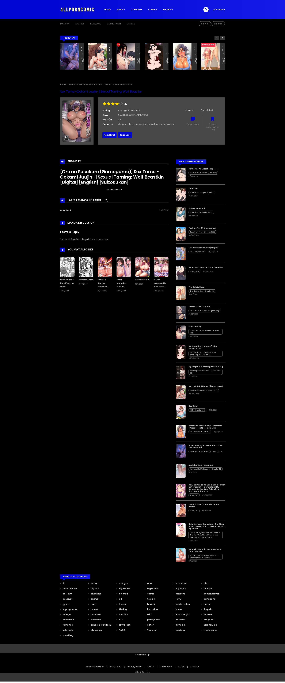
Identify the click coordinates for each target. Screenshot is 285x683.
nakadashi (142, 124)
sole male (169, 124)
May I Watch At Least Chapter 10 (83, 59)
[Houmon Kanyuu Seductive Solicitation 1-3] (105, 266)
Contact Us (166, 666)
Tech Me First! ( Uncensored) (202, 228)
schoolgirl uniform (100, 624)
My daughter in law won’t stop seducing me (137, 48)
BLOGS (181, 666)
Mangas (65, 23)
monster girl (182, 614)
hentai (151, 604)
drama (94, 598)
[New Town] (181, 411)
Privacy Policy (134, 666)
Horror (207, 604)
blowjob (208, 588)
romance (67, 624)
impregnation (70, 609)
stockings (96, 630)
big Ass (94, 588)
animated (181, 583)
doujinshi (72, 84)
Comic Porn (114, 23)
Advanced (219, 9)
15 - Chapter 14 (168, 63)
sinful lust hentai (197, 208)
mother (207, 614)
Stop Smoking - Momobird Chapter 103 (112, 59)
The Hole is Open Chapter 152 (196, 59)
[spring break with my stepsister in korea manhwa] (181, 554)
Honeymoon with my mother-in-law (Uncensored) (205, 446)
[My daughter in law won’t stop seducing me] (181, 351)
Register (75, 239)
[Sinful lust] (181, 194)
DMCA (151, 666)
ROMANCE (95, 23)
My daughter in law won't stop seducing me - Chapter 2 (140, 59)
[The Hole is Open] (181, 292)
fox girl (151, 598)
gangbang (209, 598)
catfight (67, 593)
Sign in (205, 23)
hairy (131, 124)
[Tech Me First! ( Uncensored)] (181, 233)
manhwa (95, 614)
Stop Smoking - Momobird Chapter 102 (112, 63)
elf (120, 598)
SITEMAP (194, 666)
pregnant (208, 619)
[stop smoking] (181, 332)
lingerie (207, 609)
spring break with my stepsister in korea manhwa (205, 550)
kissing (123, 609)
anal (149, 583)
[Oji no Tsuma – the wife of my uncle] (67, 266)
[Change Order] (106, 200)
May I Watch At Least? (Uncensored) (81, 48)
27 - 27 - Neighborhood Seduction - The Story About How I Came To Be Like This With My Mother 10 (205, 535)
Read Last (124, 134)
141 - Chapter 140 (197, 251)
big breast (153, 588)
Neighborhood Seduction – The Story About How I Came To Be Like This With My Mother (207, 526)
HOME (107, 9)
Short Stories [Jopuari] (199, 306)
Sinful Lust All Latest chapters (203, 169)
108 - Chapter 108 (197, 410)
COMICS (152, 9)
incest (94, 609)
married (123, 614)
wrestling (67, 635)
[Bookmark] (212, 119)
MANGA (121, 9)
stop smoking (109, 48)
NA (119, 119)
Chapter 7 (224, 63)
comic (150, 593)
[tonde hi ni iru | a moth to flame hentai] (181, 510)
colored (123, 593)
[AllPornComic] (77, 9)
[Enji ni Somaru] (142, 266)
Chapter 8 (224, 59)
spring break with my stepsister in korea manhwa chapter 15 (204, 556)
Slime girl (180, 624)
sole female (155, 124)
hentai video (182, 604)
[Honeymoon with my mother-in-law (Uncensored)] (181, 451)
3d (63, 583)
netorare (95, 619)
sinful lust (124, 624)
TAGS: (122, 630)
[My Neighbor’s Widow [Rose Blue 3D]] (181, 372)
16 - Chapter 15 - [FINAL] (168, 59)
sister (150, 624)
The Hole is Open (196, 287)
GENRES (131, 23)
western (180, 630)
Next (222, 38)
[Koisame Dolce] (86, 266)
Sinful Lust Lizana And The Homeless (222, 48)
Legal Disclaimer (95, 666)
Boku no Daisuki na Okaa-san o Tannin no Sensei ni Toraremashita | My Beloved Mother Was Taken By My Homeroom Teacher (207, 488)
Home (63, 84)
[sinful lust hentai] (181, 213)
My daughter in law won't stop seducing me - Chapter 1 (140, 63)
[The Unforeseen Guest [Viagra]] (181, 253)
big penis (180, 588)
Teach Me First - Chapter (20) (202, 232)
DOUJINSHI (136, 9)
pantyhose (153, 619)
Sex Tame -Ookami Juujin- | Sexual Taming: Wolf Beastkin (105, 84)
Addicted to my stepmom (201, 465)
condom (180, 593)
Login (85, 239)
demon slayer (211, 593)
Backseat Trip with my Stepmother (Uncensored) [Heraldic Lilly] (205, 426)
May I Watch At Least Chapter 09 (83, 63)
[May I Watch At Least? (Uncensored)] (181, 391)
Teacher (152, 630)
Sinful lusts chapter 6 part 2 (201, 192)
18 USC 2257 (115, 666)
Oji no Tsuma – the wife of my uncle (67, 283)
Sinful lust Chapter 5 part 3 (201, 212)
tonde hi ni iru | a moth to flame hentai (204, 505)
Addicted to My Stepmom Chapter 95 (205, 469)
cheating (95, 593)
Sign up (218, 23)
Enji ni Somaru (142, 279)
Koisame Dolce (86, 279)
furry (178, 598)
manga (66, 614)
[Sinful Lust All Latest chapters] (181, 174)
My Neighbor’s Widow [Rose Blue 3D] (206, 366)
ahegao (123, 583)
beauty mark (69, 588)
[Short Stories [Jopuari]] (181, 312)
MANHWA (168, 9)
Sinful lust (193, 188)
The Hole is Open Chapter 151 (196, 63)
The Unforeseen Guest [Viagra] (203, 247)
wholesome (210, 630)
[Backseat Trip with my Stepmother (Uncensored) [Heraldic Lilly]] (181, 431)
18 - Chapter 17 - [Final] (199, 451)
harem (122, 604)
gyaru (65, 604)
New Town (193, 406)
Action (94, 583)
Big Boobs (124, 588)
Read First (109, 134)
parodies (180, 619)
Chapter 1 (65, 210)
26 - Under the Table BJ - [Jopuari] (204, 310)
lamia (178, 609)
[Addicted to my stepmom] (181, 470)
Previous (216, 38)
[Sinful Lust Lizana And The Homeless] (181, 273)
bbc (205, 583)
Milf (149, 614)
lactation (152, 609)
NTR (121, 619)
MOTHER (79, 23)
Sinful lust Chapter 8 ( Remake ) (203, 173)
